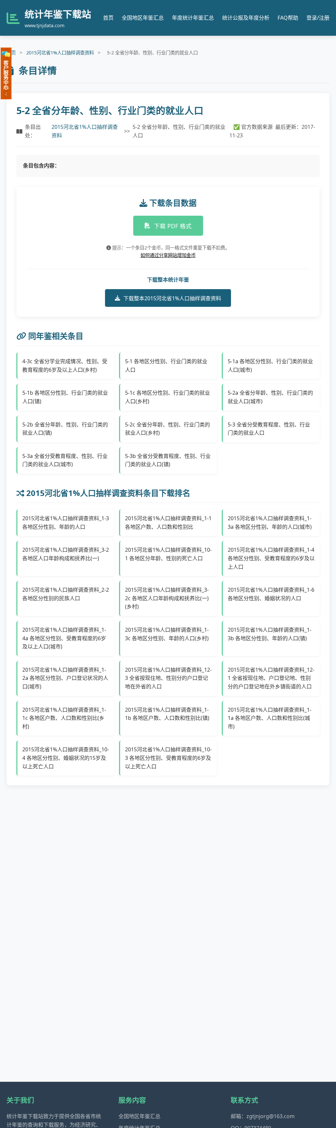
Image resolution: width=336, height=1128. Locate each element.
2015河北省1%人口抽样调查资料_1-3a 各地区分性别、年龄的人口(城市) (270, 522)
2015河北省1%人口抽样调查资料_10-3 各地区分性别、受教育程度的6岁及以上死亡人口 (168, 758)
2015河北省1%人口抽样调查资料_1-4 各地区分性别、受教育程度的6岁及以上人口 (271, 558)
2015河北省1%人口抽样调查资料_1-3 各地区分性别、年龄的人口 (65, 522)
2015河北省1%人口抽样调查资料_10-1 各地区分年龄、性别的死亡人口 (168, 554)
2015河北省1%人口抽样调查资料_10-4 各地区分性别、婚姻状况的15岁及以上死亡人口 (65, 758)
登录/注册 (317, 17)
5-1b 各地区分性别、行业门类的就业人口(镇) (65, 397)
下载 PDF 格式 (173, 226)
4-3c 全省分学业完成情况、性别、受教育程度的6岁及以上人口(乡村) (64, 365)
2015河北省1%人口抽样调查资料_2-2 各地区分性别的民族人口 (65, 594)
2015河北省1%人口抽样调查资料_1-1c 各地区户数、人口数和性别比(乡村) (64, 718)
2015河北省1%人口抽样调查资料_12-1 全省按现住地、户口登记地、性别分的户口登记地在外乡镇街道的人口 (271, 678)
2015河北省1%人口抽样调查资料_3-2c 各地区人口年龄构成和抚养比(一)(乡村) (167, 598)
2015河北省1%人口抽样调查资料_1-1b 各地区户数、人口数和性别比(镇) (167, 714)
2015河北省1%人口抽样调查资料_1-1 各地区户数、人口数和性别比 (168, 522)
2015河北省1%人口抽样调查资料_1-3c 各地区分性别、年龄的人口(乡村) (167, 634)
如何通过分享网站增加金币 (168, 255)
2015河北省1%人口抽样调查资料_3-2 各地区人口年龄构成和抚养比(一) (65, 554)
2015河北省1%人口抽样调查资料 (60, 52)
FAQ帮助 (288, 17)
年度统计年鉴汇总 (193, 17)
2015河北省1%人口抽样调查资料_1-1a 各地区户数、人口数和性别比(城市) (269, 718)
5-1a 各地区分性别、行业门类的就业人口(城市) (270, 365)
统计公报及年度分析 (245, 17)
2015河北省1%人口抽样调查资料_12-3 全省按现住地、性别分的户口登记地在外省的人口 (168, 678)
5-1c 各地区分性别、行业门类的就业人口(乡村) (167, 397)
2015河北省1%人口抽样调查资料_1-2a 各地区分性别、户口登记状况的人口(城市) (65, 678)
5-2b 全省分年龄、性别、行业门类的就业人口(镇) (65, 429)
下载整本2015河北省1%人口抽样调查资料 (172, 298)
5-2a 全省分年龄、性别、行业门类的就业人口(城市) (270, 397)
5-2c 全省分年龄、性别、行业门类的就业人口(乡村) (167, 429)
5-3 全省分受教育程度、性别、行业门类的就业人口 (269, 429)
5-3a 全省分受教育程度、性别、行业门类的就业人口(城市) (65, 460)
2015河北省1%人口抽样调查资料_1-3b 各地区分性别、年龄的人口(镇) (269, 634)
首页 (108, 17)
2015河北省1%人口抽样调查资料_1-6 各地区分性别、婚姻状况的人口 (271, 594)
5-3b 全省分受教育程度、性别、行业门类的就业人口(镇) (168, 460)
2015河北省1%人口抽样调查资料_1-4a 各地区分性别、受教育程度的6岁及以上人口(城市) (64, 638)
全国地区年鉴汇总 (143, 17)
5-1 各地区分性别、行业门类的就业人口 (166, 365)
